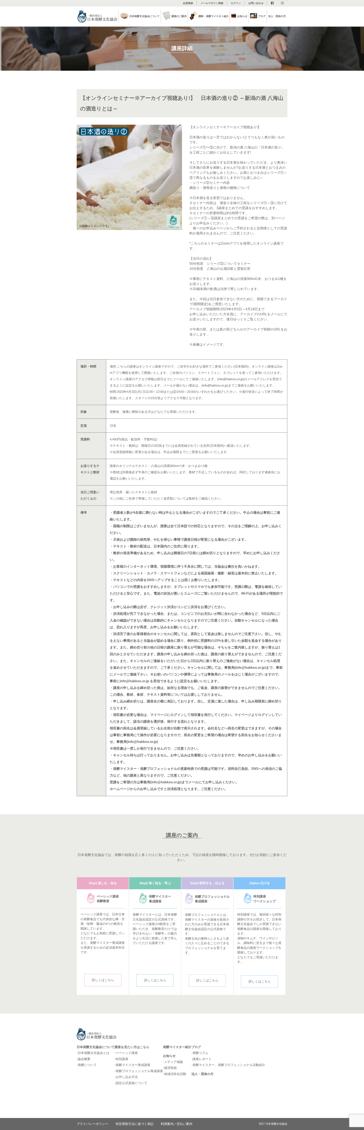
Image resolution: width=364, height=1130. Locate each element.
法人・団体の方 (277, 16)
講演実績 (170, 1068)
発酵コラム (200, 1053)
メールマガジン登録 (212, 3)
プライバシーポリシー (92, 1124)
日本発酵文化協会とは (93, 1053)
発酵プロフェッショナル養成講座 (139, 1071)
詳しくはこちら (103, 980)
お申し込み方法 (127, 1077)
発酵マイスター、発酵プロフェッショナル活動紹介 (229, 1065)
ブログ (262, 16)
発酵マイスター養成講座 (133, 1065)
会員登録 (188, 3)
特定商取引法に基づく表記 (135, 1124)
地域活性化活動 (175, 1074)
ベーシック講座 (127, 1053)
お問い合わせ (256, 3)
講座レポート (202, 1059)
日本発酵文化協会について (96, 1047)
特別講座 (122, 1059)
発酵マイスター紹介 (177, 1047)
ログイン (236, 3)
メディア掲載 (173, 1062)
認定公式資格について (131, 1083)
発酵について (87, 1065)
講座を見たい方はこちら (132, 1047)
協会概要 (84, 1059)
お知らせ (169, 1056)
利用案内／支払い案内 (176, 1124)
